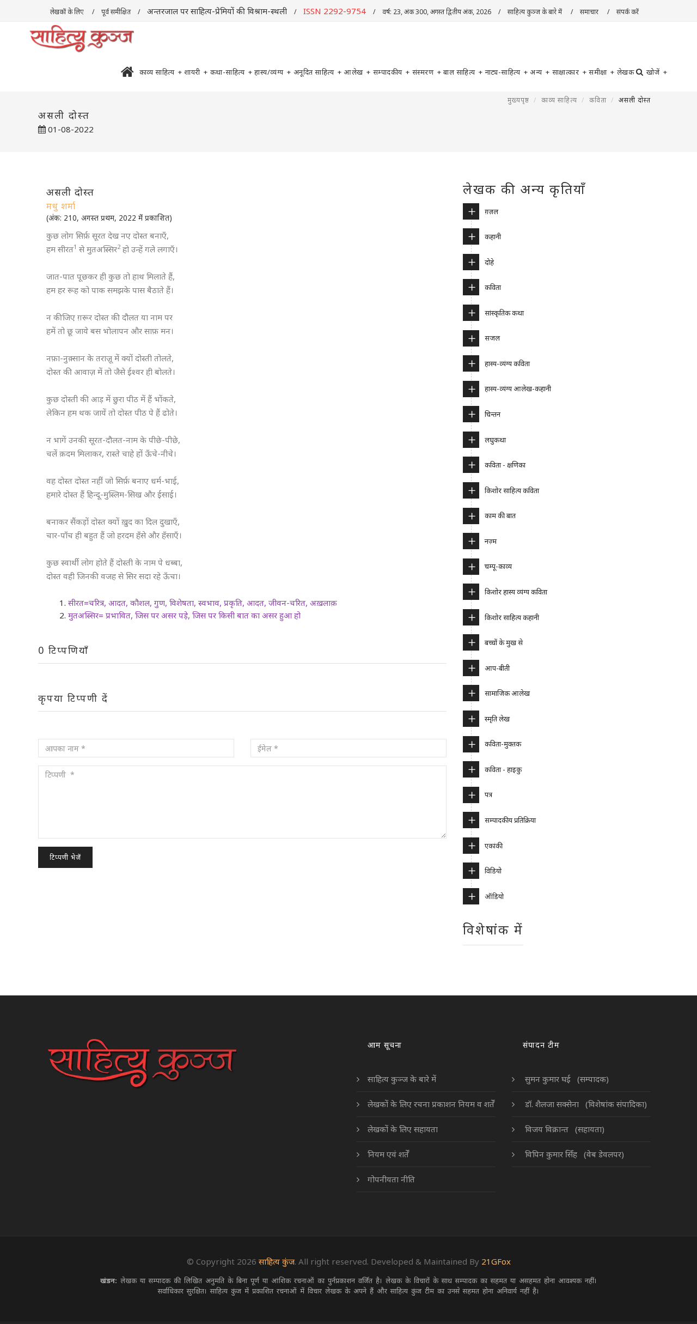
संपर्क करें (628, 11)
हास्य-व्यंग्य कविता (507, 363)
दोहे (489, 262)
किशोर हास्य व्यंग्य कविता (516, 592)
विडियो (493, 871)
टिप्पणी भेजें (65, 857)
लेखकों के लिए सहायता (403, 1128)
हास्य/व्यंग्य (272, 72)
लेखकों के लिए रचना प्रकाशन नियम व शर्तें (431, 1103)
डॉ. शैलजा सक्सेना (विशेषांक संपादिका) (585, 1103)
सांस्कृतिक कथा (504, 313)
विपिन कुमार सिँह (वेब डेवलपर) (573, 1154)
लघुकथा (495, 440)
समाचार (590, 11)
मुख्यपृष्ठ (518, 100)
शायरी (196, 72)
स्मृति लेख (497, 719)
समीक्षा (602, 72)
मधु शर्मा (61, 206)
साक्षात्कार (569, 72)
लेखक (625, 72)
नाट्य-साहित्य (506, 72)
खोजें (657, 72)
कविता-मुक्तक (503, 744)
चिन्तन (492, 414)
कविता (598, 100)
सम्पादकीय (391, 72)
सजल (492, 338)
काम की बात (500, 515)
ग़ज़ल (491, 211)
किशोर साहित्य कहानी (512, 617)
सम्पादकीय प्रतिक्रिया (510, 820)
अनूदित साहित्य (318, 72)
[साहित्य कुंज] (81, 39)
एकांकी (494, 846)
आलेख (357, 72)
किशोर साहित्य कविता (512, 490)
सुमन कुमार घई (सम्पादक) (566, 1078)
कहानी (493, 236)
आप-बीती (497, 668)
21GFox (496, 1261)
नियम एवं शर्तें (388, 1154)
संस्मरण (427, 72)
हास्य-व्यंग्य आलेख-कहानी (518, 388)
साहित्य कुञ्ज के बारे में (536, 11)
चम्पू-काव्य (498, 566)
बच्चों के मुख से (504, 642)
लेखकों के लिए (67, 11)
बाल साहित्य (463, 72)
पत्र (488, 794)
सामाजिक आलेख (507, 693)
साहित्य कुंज (277, 1261)
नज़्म (491, 541)
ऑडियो (494, 896)
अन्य (540, 72)
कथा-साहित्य (231, 72)
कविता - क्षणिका (505, 465)
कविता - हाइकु (503, 769)
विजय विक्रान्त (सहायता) (563, 1128)
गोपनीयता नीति (391, 1179)
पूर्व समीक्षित (116, 11)
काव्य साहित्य (160, 72)
